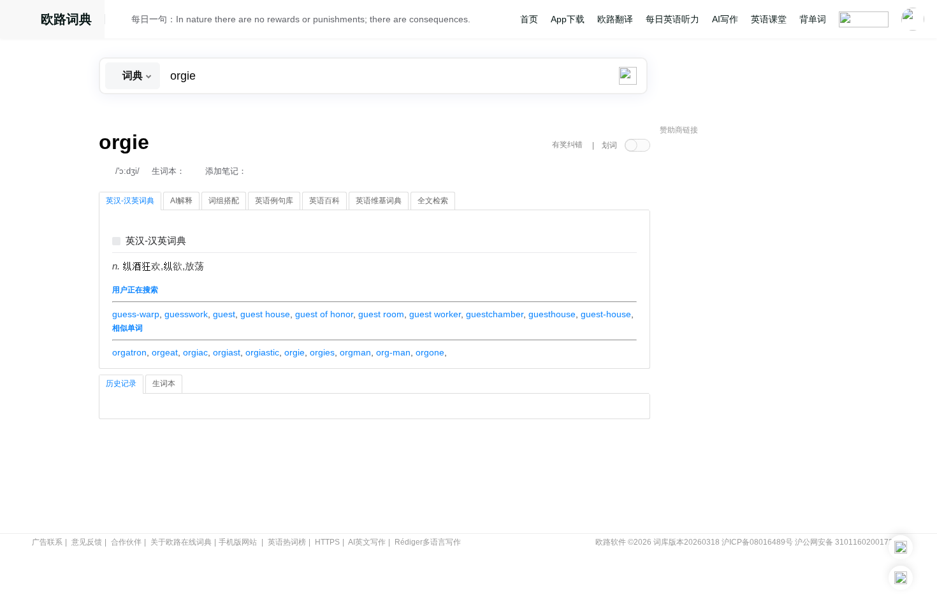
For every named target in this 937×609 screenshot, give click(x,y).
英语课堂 (769, 19)
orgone (430, 352)
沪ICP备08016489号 (757, 542)
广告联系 (47, 542)
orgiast (226, 352)
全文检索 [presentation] (433, 200)
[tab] (130, 201)
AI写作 (725, 19)
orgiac (195, 352)
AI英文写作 (367, 542)
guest (224, 314)
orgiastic (262, 352)
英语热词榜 (287, 542)
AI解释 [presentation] (181, 200)
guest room (381, 314)
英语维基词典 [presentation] (379, 200)
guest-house (606, 314)
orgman (355, 352)
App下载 (568, 19)
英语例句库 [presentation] (274, 200)
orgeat (165, 352)
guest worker (435, 314)
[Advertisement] (755, 334)
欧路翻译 (615, 19)
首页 (529, 19)
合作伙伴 (126, 542)
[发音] (121, 21)
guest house (265, 314)
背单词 (812, 19)
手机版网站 (238, 542)
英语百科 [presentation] (324, 200)
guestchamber (494, 314)
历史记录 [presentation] (121, 383)
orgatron (129, 352)
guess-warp (135, 314)
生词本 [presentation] (163, 383)
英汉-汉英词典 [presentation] (130, 200)
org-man (393, 352)
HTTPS (327, 542)
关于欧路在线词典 (181, 542)
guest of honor (324, 314)
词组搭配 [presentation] (223, 200)
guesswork (186, 314)
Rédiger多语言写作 (428, 542)
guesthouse (552, 314)
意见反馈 (86, 542)
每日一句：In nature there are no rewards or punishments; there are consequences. (300, 19)
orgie (294, 352)
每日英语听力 (672, 19)
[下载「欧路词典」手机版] (901, 547)
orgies (322, 352)
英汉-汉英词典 (156, 241)
